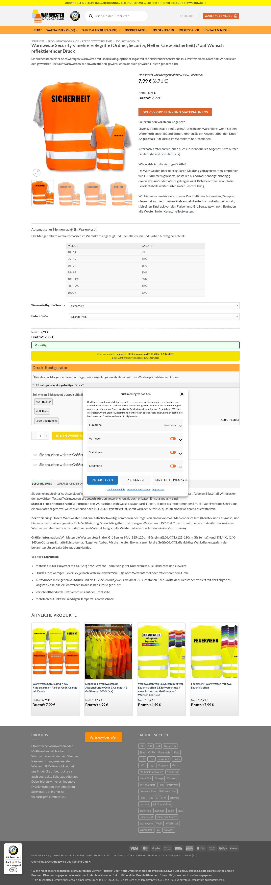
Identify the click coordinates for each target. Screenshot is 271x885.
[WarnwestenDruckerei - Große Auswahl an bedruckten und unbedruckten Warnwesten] (47, 16)
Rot (151, 797)
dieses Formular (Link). (165, 154)
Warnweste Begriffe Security (48, 305)
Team (171, 810)
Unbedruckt (146, 817)
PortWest (172, 784)
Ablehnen (135, 480)
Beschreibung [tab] (42, 483)
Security (144, 804)
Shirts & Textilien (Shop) (99, 30)
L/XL (142, 765)
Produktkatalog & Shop (63, 41)
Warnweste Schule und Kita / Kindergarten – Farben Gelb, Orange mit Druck (55, 687)
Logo (151, 765)
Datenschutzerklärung (138, 489)
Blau (142, 752)
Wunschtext (147, 829)
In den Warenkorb (72, 435)
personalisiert (147, 784)
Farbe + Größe (39, 316)
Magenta (163, 765)
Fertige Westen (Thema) (97, 41)
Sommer (159, 810)
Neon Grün (173, 771)
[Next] (125, 127)
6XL (150, 746)
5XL (142, 746)
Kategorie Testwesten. (178, 211)
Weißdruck (172, 823)
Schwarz (174, 797)
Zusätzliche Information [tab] (75, 483)
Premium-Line (148, 791)
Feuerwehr (164, 752)
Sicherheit (145, 810)
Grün (151, 759)
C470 (151, 752)
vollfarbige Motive (167, 817)
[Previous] (38, 127)
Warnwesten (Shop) (60, 30)
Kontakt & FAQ (41, 855)
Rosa (142, 797)
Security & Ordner (127, 41)
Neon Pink (145, 778)
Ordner (171, 778)
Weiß (159, 823)
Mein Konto (156, 855)
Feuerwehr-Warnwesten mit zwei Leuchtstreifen (211, 685)
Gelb (142, 759)
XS (158, 829)
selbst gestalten (162, 804)
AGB (89, 855)
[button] (182, 394)
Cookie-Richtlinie (116, 489)
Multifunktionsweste (151, 771)
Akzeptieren (102, 480)
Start (38, 30)
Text (180, 810)
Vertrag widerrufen (103, 737)
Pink (161, 784)
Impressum (158, 489)
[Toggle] (35, 455)
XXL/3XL (169, 829)
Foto (176, 752)
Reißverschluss (167, 791)
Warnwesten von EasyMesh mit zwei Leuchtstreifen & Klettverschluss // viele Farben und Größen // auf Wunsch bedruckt (160, 689)
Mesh (175, 765)
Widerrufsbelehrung (69, 855)
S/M (163, 797)
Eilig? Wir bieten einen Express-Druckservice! (135, 357)
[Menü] (20, 845)
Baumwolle (170, 746)
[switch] (13, 870)
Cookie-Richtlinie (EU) (181, 855)
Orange (159, 778)
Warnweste (146, 823)
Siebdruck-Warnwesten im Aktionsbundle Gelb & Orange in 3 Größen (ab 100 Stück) (106, 687)
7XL (158, 746)
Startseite (37, 41)
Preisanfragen (163, 30)
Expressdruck (189, 30)
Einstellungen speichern (169, 480)
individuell (163, 759)
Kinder (176, 759)
